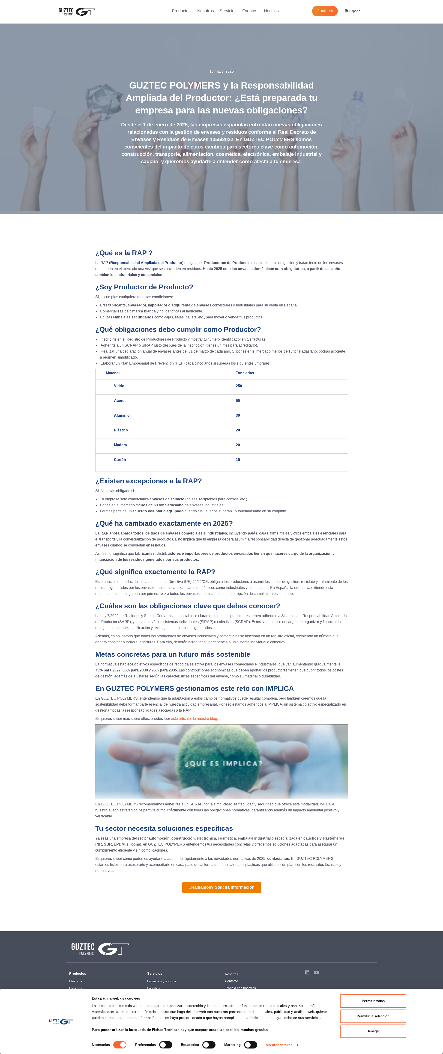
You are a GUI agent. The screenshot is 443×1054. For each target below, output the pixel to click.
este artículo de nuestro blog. (194, 719)
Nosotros (205, 11)
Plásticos (75, 981)
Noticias (271, 11)
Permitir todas (373, 1001)
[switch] (165, 1044)
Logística (153, 988)
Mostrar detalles (279, 1045)
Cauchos (75, 988)
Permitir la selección (373, 1016)
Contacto (325, 11)
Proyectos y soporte (161, 981)
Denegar (373, 1031)
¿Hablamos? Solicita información (221, 887)
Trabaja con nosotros (240, 988)
